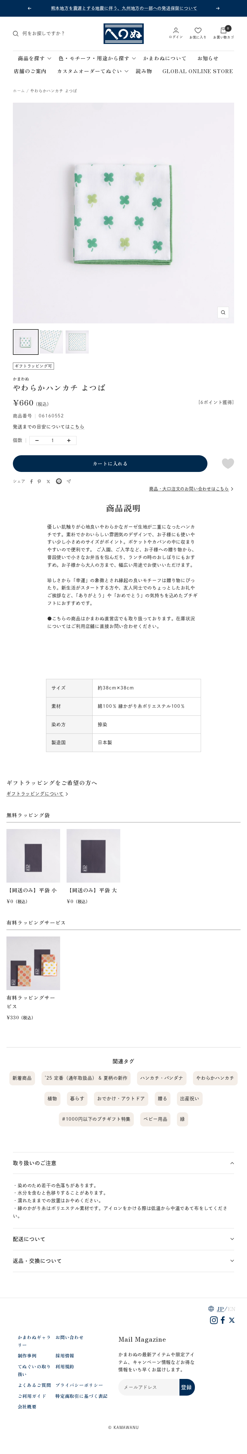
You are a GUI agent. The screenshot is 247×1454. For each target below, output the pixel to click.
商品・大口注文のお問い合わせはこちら (189, 489)
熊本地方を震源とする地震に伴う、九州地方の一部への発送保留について (124, 8)
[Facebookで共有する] (31, 481)
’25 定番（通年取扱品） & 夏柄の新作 (86, 1078)
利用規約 (64, 1366)
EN (232, 1309)
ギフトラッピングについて (35, 793)
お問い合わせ (69, 1337)
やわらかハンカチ (215, 1078)
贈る (163, 1098)
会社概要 (27, 1406)
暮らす (77, 1098)
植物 (52, 1098)
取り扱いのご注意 (35, 1163)
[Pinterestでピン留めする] (39, 481)
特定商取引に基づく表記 (81, 1396)
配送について (29, 1239)
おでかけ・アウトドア (121, 1098)
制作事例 (27, 1355)
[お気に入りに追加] (228, 464)
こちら (77, 426)
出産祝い (189, 1098)
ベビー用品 (155, 1119)
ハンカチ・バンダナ (161, 1078)
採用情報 (64, 1355)
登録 (186, 1387)
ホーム (19, 91)
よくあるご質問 (34, 1385)
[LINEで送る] (59, 482)
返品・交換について (37, 1260)
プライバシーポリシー (79, 1385)
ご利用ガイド (32, 1396)
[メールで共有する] (69, 481)
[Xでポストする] (48, 481)
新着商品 (22, 1078)
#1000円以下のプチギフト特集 (96, 1119)
